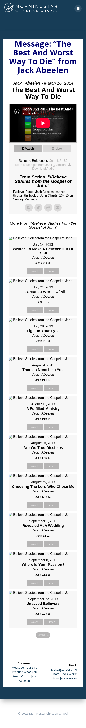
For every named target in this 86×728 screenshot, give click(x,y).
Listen (59, 148)
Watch (29, 148)
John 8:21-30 (58, 160)
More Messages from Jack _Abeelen (40, 165)
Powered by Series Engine (43, 647)
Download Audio (43, 168)
